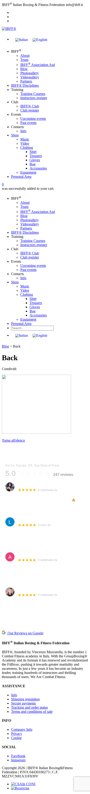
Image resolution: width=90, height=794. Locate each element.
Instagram (18, 760)
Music (24, 139)
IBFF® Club (29, 106)
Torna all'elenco (13, 440)
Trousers (36, 156)
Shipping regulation (25, 699)
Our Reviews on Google (25, 633)
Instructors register (33, 98)
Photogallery (29, 73)
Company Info (21, 729)
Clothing (26, 148)
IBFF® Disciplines (25, 85)
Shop (15, 135)
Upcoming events (33, 119)
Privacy (16, 734)
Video (24, 143)
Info (23, 131)
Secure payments (23, 703)
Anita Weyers (27, 554)
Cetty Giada (26, 484)
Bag (33, 164)
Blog (23, 69)
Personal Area (21, 176)
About (25, 56)
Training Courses (32, 94)
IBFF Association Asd (37, 65)
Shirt (33, 152)
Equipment (28, 172)
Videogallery (29, 77)
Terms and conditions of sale (32, 711)
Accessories (38, 168)
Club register (29, 110)
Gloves (35, 160)
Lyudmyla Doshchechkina (36, 519)
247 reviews (63, 475)
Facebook (18, 756)
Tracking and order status (29, 707)
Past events (28, 123)
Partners (26, 81)
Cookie (16, 738)
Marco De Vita (28, 589)
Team (24, 60)
